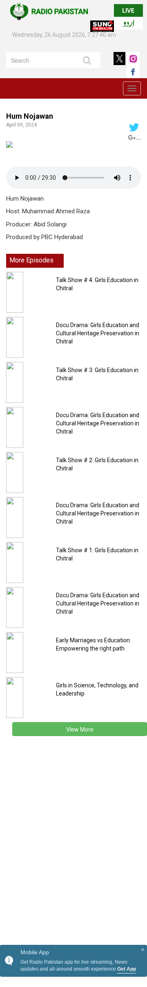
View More (80, 729)
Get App (126, 969)
